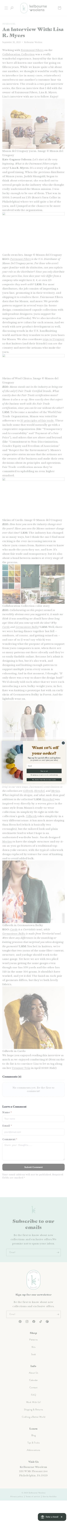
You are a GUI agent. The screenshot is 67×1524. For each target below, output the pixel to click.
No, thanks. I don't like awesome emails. (44, 779)
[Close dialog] (63, 743)
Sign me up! (44, 771)
